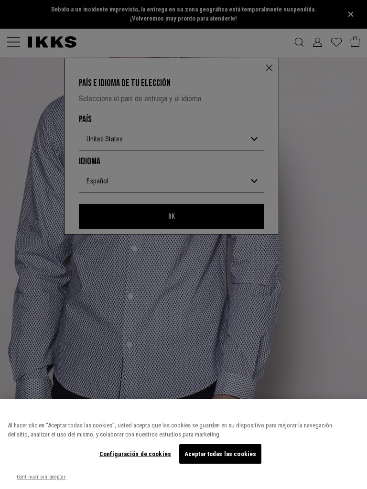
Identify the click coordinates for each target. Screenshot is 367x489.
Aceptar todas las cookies (220, 453)
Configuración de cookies (135, 453)
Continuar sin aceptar (41, 477)
